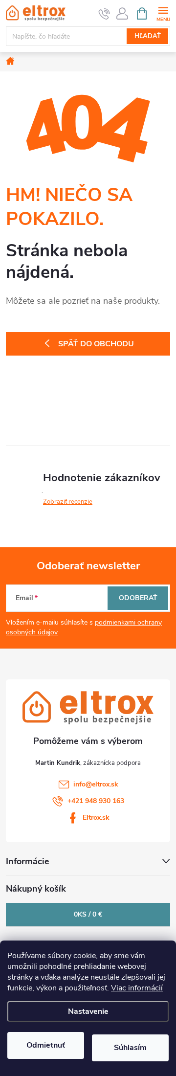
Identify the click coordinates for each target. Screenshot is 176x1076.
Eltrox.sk (96, 817)
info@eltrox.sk (95, 784)
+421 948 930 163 (95, 801)
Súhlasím (130, 1047)
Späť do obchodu (96, 343)
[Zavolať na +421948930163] (104, 13)
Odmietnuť (45, 1045)
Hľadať (147, 36)
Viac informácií (137, 988)
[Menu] (163, 13)
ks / (88, 914)
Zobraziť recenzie (67, 501)
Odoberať (138, 598)
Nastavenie (88, 1011)
